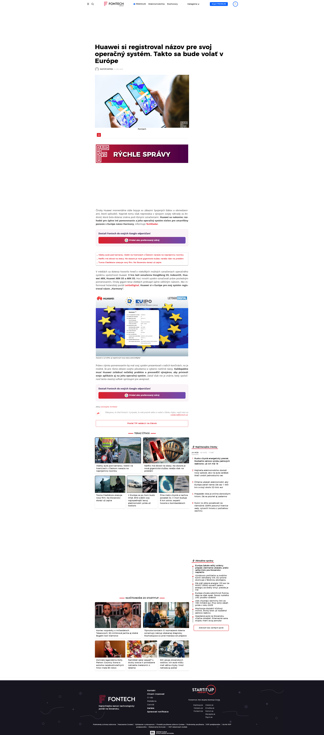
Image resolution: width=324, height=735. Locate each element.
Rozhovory (172, 4)
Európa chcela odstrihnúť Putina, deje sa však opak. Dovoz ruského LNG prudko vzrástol (212, 595)
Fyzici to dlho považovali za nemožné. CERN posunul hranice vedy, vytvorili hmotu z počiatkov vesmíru (211, 507)
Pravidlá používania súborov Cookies (171, 724)
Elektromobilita (156, 4)
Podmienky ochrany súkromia (104, 724)
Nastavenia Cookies (125, 724)
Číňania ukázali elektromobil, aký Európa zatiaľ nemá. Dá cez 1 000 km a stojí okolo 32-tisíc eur (211, 484)
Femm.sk (209, 711)
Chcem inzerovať (155, 694)
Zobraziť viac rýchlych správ (211, 628)
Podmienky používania (195, 724)
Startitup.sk (198, 705)
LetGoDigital (104, 407)
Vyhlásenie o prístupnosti (145, 724)
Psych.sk (208, 717)
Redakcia (151, 701)
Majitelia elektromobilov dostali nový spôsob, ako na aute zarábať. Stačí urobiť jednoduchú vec (211, 473)
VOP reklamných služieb (177, 727)
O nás (150, 698)
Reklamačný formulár (157, 727)
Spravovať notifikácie (157, 712)
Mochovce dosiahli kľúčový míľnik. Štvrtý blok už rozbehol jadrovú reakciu (211, 611)
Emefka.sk (209, 708)
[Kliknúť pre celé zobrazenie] (142, 101)
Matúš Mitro (106, 69)
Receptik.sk (210, 714)
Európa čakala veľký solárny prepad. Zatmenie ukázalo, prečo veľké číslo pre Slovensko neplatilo (211, 569)
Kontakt (151, 691)
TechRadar (113, 407)
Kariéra (150, 708)
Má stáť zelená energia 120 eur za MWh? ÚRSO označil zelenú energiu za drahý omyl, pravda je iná (212, 586)
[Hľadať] (92, 4)
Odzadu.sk (198, 708)
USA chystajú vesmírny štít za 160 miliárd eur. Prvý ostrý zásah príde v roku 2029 (211, 603)
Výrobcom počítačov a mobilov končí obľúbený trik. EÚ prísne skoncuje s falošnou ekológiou (211, 578)
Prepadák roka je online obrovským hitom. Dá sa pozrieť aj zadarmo (212, 495)
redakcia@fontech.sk (179, 415)
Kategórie (192, 4)
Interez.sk (209, 705)
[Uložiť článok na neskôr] (99, 135)
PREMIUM (141, 4)
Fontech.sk (198, 711)
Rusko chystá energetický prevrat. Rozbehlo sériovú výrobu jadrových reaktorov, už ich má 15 (212, 461)
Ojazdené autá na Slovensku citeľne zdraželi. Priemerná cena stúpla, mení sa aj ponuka (211, 618)
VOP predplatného (213, 724)
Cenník (150, 705)
